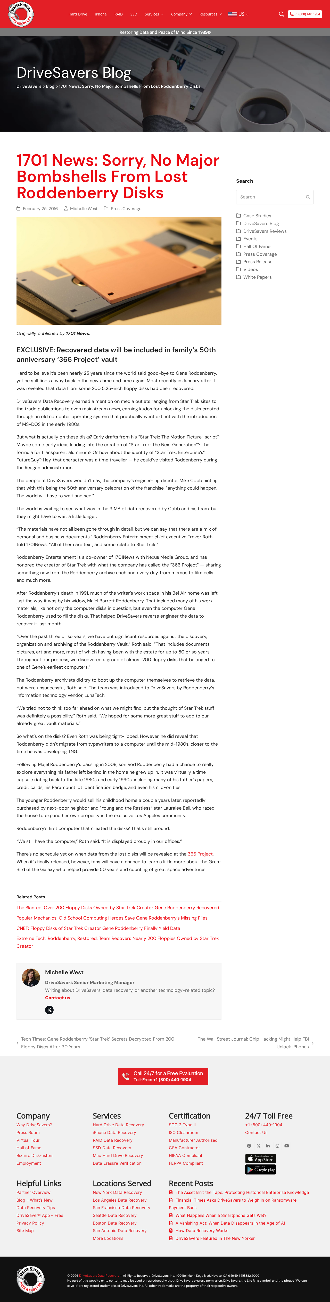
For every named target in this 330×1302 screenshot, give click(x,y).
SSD (133, 14)
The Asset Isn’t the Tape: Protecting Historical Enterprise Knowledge (242, 1192)
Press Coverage (126, 208)
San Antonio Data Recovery (120, 1230)
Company (179, 14)
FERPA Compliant (186, 1163)
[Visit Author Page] (31, 977)
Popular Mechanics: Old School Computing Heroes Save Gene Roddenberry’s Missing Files (112, 918)
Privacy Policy (30, 1223)
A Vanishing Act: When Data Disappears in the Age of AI (230, 1223)
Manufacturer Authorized (193, 1140)
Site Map (25, 1230)
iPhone (101, 14)
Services (152, 14)
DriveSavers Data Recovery (99, 1275)
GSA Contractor (184, 1147)
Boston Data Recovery (115, 1223)
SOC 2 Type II (182, 1124)
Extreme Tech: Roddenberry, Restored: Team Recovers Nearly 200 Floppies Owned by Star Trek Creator (117, 942)
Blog (50, 86)
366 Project (200, 854)
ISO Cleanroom (183, 1132)
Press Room (28, 1132)
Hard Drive (78, 14)
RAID (118, 14)
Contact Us (256, 1132)
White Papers (257, 277)
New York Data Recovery (117, 1192)
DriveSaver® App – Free (39, 1215)
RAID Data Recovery (113, 1140)
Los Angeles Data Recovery (120, 1200)
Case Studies (257, 216)
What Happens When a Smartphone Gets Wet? (221, 1215)
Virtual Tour (27, 1140)
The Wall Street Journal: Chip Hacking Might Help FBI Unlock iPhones (252, 1043)
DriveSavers (29, 86)
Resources (208, 14)
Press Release (258, 262)
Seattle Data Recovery (115, 1215)
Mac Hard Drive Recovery (118, 1155)
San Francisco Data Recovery (121, 1207)
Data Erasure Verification (117, 1163)
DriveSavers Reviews (265, 231)
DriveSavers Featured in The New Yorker (215, 1238)
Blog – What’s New (34, 1200)
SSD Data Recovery (112, 1147)
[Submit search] (308, 197)
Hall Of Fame (256, 246)
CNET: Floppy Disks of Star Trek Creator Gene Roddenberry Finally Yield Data (98, 928)
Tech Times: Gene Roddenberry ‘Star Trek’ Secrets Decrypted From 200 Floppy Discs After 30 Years (95, 1043)
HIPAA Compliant (185, 1155)
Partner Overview (33, 1192)
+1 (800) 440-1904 (263, 1124)
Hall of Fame (28, 1147)
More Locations (108, 1238)
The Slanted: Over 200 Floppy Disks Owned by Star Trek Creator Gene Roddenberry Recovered (117, 908)
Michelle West (84, 208)
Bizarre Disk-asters (34, 1155)
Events (250, 239)
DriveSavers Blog (261, 223)
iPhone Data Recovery (114, 1132)
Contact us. (58, 998)
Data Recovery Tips (35, 1207)
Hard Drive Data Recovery (118, 1124)
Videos (250, 269)
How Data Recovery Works (202, 1230)
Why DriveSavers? (34, 1124)
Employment (28, 1163)
